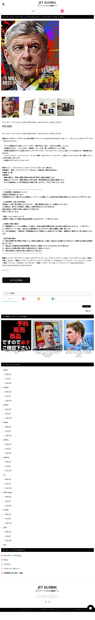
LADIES (5, 387)
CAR (4, 527)
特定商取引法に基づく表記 (13, 573)
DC (4, 475)
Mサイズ (8, 374)
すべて (10, 298)
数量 (3, 270)
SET (4, 545)
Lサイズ (8, 379)
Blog (6, 560)
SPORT (5, 405)
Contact (7, 564)
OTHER (5, 510)
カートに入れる (16, 280)
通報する (88, 311)
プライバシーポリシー (12, 569)
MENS (5, 370)
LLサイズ (8, 383)
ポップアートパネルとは (12, 555)
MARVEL (6, 457)
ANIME (5, 422)
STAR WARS (7, 492)
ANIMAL (6, 440)
